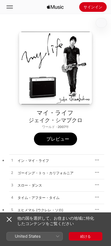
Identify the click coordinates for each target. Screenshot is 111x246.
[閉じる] (9, 219)
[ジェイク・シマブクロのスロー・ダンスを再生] (12, 185)
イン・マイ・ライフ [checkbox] (33, 160)
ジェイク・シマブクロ (55, 120)
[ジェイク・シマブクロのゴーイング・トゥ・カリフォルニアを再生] (12, 172)
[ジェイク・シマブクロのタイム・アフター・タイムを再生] (12, 197)
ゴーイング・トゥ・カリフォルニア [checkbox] (46, 173)
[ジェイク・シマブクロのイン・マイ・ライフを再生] (12, 160)
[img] (55, 7)
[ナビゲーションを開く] (10, 7)
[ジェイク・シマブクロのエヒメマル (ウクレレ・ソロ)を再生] (12, 210)
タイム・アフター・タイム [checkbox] (39, 197)
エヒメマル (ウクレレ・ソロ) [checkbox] (40, 210)
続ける (85, 236)
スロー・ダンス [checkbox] (30, 185)
